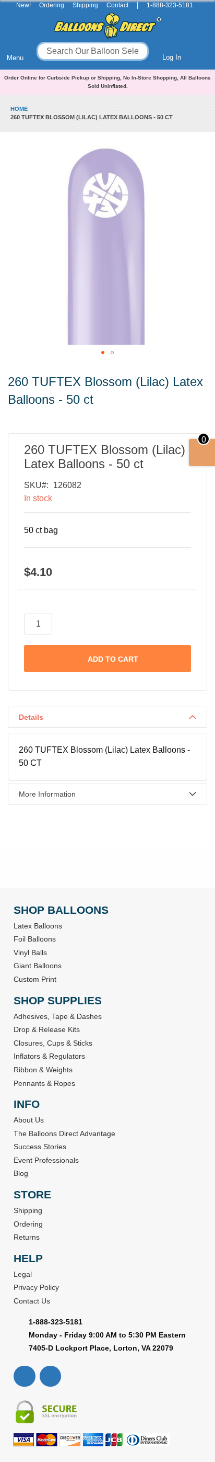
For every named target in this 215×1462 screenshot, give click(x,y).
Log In (171, 57)
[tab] (107, 717)
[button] (103, 352)
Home (19, 109)
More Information (47, 794)
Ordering (51, 5)
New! (23, 5)
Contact (117, 5)
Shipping (85, 5)
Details (31, 717)
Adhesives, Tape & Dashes (58, 1016)
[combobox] (93, 51)
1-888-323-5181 (170, 5)
